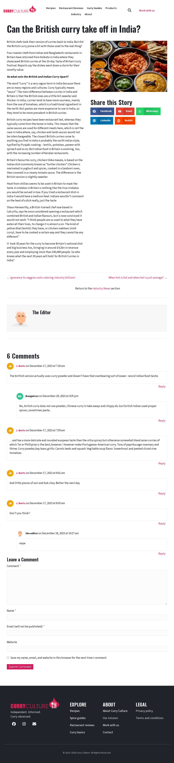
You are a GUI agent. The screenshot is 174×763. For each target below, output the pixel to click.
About (88, 14)
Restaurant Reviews (71, 8)
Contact (108, 732)
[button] (130, 10)
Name (11, 611)
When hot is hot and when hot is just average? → (138, 278)
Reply (162, 387)
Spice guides (78, 718)
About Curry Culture (115, 711)
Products (111, 8)
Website (12, 642)
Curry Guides (94, 8)
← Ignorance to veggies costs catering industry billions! (41, 278)
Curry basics (77, 732)
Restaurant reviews (82, 725)
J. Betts (20, 366)
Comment (14, 566)
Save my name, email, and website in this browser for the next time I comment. (58, 658)
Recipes (51, 8)
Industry (76, 14)
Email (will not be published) (26, 627)
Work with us (111, 725)
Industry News (101, 289)
